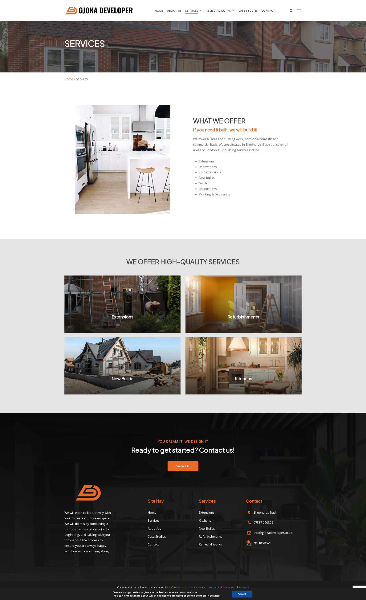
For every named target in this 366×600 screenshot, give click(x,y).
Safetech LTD (177, 587)
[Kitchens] (243, 365)
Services (153, 520)
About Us (154, 528)
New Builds (207, 528)
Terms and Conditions (222, 587)
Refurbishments (210, 536)
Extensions (206, 512)
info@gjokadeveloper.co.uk (273, 533)
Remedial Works (210, 544)
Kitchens (205, 520)
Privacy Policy (197, 587)
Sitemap (244, 587)
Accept (242, 594)
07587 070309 (263, 522)
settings (215, 596)
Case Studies (157, 536)
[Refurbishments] (243, 304)
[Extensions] (122, 304)
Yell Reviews (261, 543)
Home (68, 79)
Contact (153, 544)
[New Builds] (122, 365)
